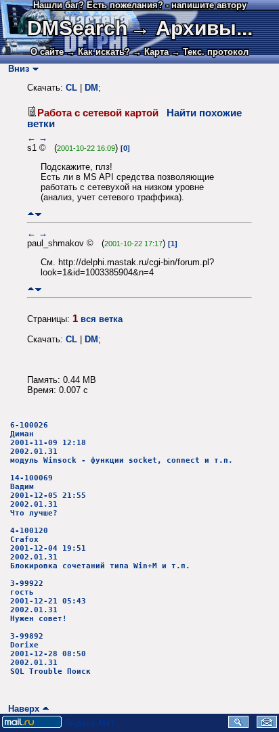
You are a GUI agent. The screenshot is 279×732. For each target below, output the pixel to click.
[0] (125, 148)
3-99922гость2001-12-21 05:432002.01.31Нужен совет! (48, 601)
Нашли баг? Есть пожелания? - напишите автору (139, 5)
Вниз (16, 69)
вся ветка (102, 319)
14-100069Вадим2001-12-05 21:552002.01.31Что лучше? (48, 496)
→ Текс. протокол (210, 52)
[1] (172, 243)
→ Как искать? (98, 52)
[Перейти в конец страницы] (38, 214)
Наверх (21, 709)
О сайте (47, 52)
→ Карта (151, 52)
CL (71, 88)
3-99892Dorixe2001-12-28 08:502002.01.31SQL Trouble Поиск (50, 654)
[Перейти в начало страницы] (31, 214)
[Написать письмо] (267, 725)
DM (91, 88)
